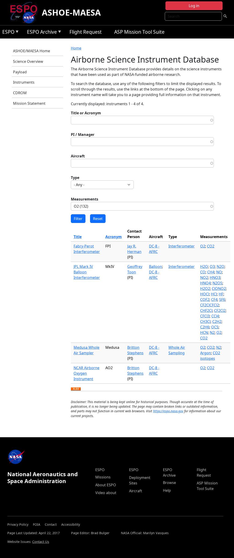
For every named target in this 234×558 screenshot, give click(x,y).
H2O (204, 266)
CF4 (214, 299)
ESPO (7, 33)
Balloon (155, 266)
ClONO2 (219, 288)
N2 (212, 332)
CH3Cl (205, 321)
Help (167, 490)
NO (219, 272)
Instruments (24, 82)
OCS (214, 327)
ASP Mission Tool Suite (139, 32)
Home (76, 48)
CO (202, 272)
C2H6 (204, 327)
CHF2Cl (206, 310)
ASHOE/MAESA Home (31, 50)
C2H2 (216, 321)
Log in (194, 5)
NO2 (204, 277)
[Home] (25, 12)
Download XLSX (76, 389)
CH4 (210, 272)
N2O (220, 266)
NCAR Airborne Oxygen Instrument (86, 373)
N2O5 (217, 283)
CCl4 (215, 316)
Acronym (113, 236)
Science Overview (28, 61)
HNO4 (205, 283)
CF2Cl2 (220, 310)
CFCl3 (205, 316)
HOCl (204, 294)
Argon (205, 352)
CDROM (20, 92)
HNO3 (215, 277)
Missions (103, 477)
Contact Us (40, 541)
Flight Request (85, 32)
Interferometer (181, 246)
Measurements (84, 199)
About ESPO (105, 484)
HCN (204, 332)
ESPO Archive (41, 33)
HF (221, 294)
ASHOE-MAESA (71, 12)
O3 (212, 266)
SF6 (222, 299)
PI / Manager (82, 134)
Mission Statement (29, 103)
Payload (20, 71)
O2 (202, 246)
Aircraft (78, 156)
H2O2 (205, 288)
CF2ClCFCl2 (209, 305)
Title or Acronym (86, 112)
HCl (214, 294)
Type (75, 177)
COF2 (204, 299)
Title (78, 236)
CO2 (210, 246)
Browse (169, 482)
